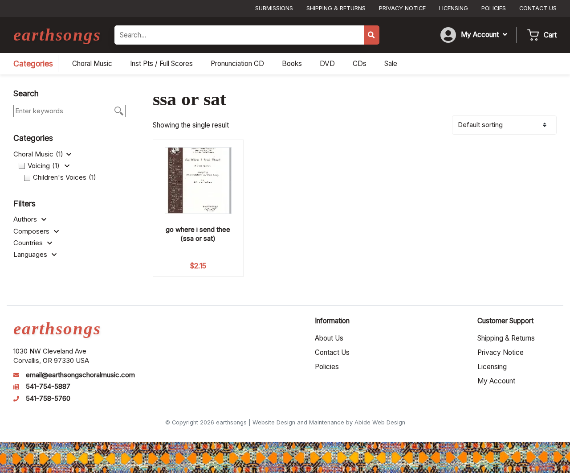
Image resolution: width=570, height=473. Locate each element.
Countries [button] (29, 243)
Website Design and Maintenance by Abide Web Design (328, 422)
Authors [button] (26, 219)
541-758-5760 (48, 399)
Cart (550, 35)
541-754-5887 (48, 387)
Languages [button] (31, 255)
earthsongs (57, 34)
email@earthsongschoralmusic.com (80, 375)
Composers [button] (32, 231)
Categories (33, 63)
